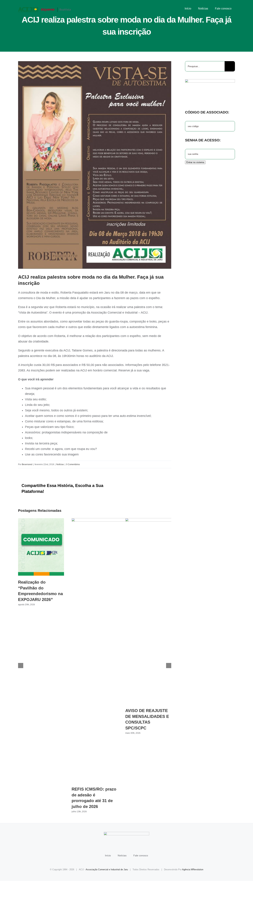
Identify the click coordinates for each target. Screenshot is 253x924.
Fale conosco (140, 855)
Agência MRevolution (192, 869)
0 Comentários (73, 464)
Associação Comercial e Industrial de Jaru (107, 869)
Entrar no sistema (195, 162)
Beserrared (27, 464)
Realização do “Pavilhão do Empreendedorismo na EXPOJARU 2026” (41, 547)
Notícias (60, 464)
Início (108, 855)
